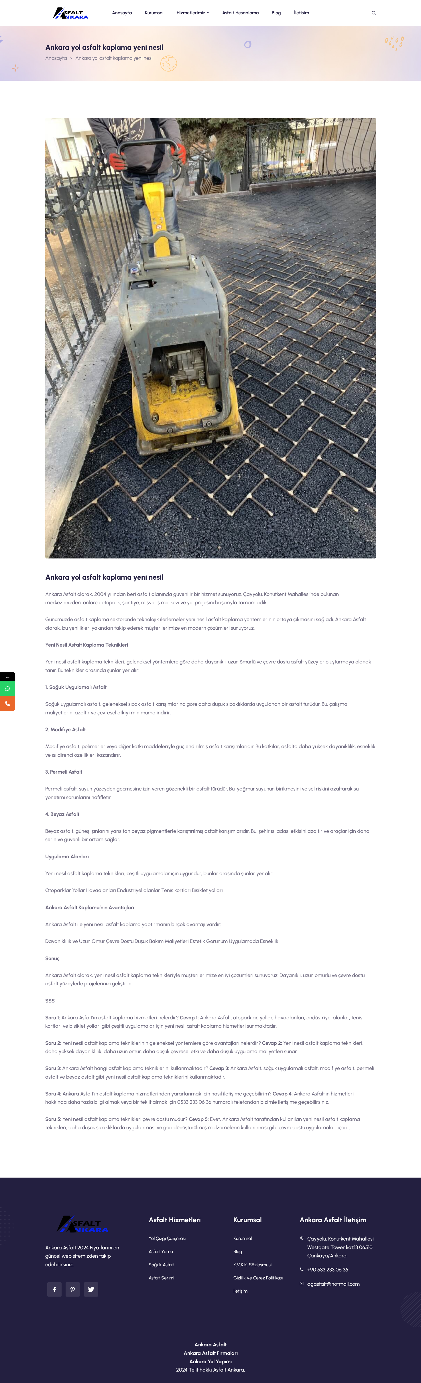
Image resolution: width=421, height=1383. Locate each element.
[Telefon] (7, 703)
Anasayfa (56, 58)
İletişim (240, 1291)
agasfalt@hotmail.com (333, 1284)
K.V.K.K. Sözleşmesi (252, 1264)
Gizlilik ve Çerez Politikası (258, 1278)
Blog (237, 1251)
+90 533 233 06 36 (327, 1270)
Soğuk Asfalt (161, 1264)
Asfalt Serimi (161, 1278)
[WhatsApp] (7, 688)
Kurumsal (242, 1238)
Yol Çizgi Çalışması (167, 1238)
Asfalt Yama (161, 1251)
